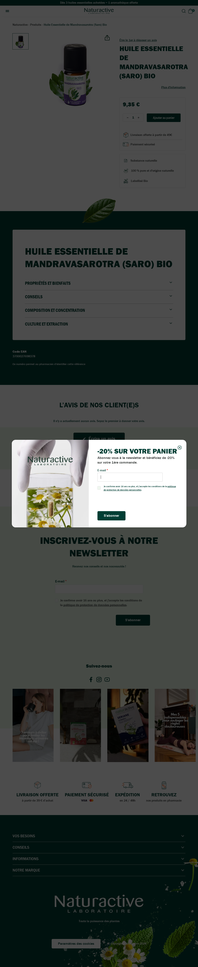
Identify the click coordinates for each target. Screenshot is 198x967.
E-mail (101, 470)
